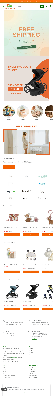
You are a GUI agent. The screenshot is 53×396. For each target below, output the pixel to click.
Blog (30, 358)
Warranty (30, 350)
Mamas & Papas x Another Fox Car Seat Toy (31, 265)
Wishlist (4, 369)
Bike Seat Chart (32, 371)
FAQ (3, 373)
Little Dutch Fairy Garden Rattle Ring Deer (30, 228)
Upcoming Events (6, 377)
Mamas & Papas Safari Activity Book (11, 264)
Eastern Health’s (14, 357)
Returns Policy (32, 354)
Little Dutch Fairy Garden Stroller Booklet (10, 228)
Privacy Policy (44, 389)
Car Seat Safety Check (33, 377)
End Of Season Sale (33, 356)
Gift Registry (5, 367)
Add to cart (12, 234)
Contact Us (31, 352)
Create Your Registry (9, 167)
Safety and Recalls (32, 373)
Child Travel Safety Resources (9, 375)
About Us (4, 371)
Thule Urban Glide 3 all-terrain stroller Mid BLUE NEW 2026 (11, 302)
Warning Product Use (33, 367)
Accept (25, 392)
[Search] (42, 6)
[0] (49, 6)
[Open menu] (3, 6)
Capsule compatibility (33, 369)
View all (49, 242)
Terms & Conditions (33, 375)
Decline (40, 392)
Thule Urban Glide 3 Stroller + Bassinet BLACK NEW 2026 (30, 302)
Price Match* (31, 348)
